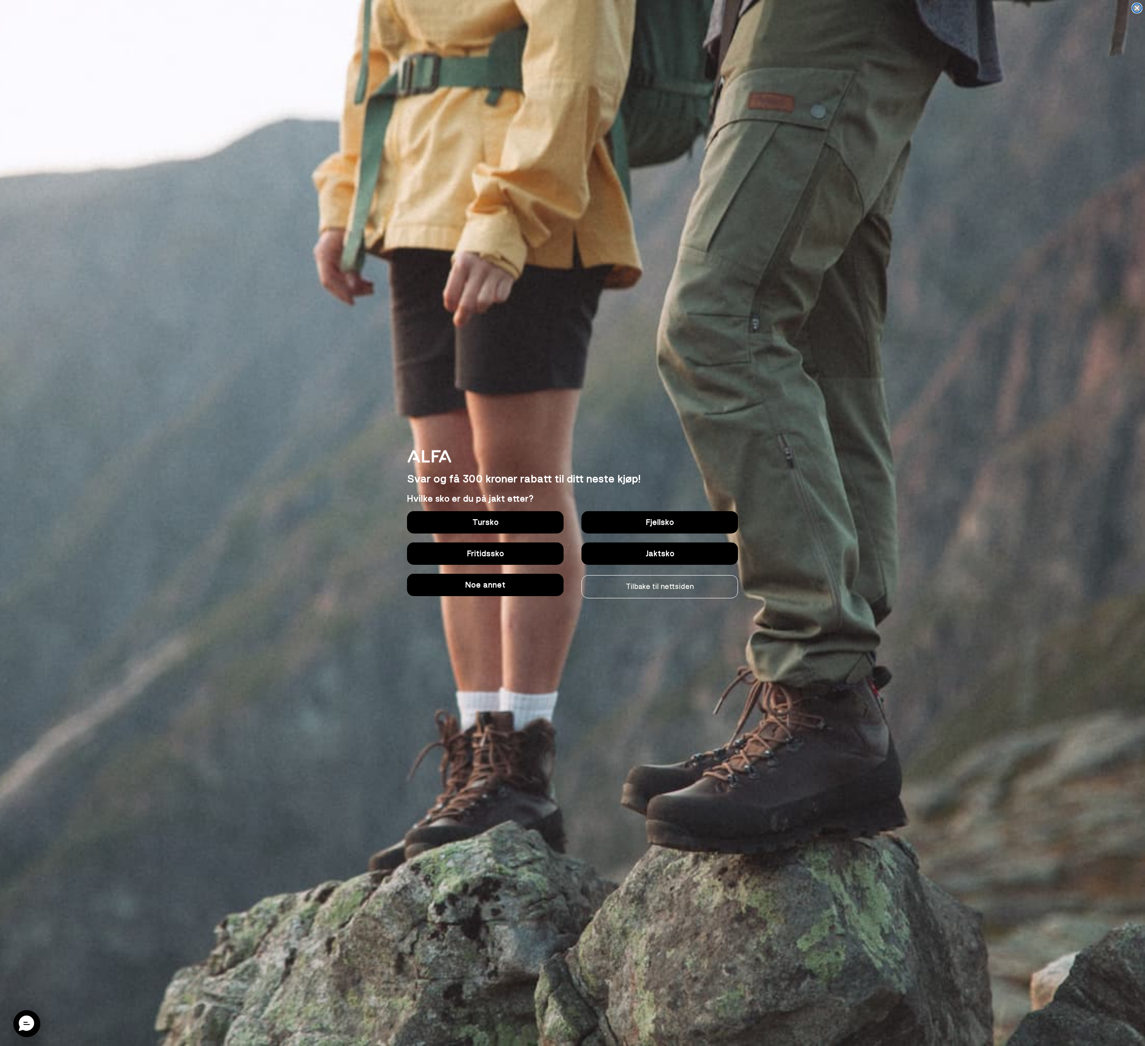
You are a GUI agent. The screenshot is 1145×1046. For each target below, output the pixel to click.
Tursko (485, 522)
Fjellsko (660, 522)
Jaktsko (659, 553)
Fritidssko (485, 553)
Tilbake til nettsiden (660, 587)
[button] (26, 1023)
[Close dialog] (1136, 8)
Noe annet (485, 584)
